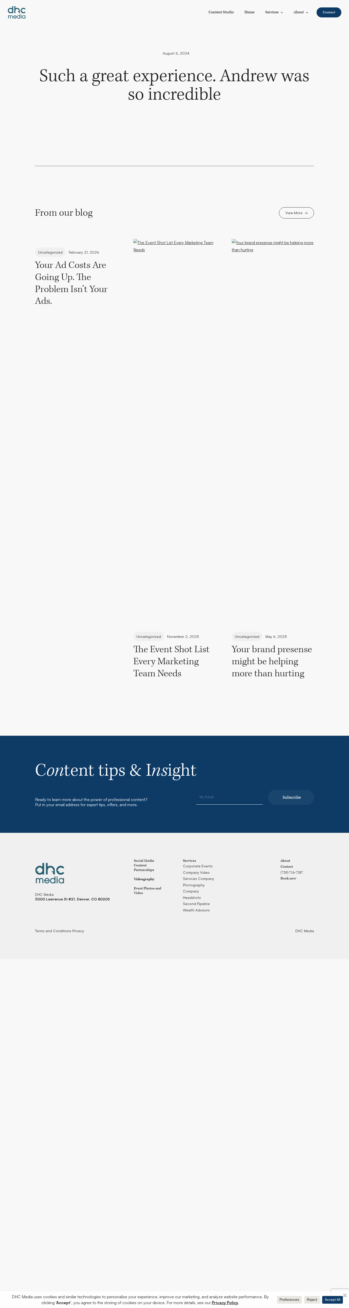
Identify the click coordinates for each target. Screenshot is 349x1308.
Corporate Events (198, 866)
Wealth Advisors (196, 910)
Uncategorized (50, 252)
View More (294, 213)
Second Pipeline (196, 903)
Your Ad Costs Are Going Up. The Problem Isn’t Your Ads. (71, 283)
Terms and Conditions (53, 931)
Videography (144, 879)
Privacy (78, 931)
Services (272, 12)
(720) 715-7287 (292, 872)
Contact (329, 12)
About (299, 12)
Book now (288, 878)
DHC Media (304, 931)
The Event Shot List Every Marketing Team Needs (171, 661)
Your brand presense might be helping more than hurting (272, 661)
